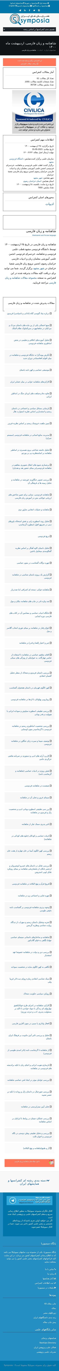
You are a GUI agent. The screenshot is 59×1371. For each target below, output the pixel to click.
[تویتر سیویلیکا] (34, 10)
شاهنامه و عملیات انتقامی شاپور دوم (33, 509)
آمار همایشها (48, 1278)
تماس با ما (49, 1269)
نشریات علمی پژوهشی (46, 1352)
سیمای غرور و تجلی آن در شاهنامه (34, 797)
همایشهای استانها (16, 3)
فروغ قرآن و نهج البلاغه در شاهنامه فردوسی (30, 884)
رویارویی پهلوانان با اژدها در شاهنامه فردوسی (30, 699)
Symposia (8, 1365)
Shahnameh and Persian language (44, 235)
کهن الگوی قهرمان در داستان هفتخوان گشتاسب (29, 688)
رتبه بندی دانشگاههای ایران (45, 1317)
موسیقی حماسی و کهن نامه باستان (34, 370)
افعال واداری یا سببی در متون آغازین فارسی (30, 1023)
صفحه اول (43, 3)
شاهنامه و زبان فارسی (29, 50)
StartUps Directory (47, 1343)
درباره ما (51, 1274)
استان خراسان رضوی (32, 181)
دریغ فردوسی (43, 536)
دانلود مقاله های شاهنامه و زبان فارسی (27, 1161)
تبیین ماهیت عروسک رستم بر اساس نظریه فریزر (28, 423)
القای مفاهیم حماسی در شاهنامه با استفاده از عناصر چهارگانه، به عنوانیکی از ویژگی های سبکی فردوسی (31, 658)
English (12, 6)
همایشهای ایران (50, 50)
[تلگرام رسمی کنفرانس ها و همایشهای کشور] (20, 10)
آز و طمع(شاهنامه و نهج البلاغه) (36, 1148)
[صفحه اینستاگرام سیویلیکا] (39, 10)
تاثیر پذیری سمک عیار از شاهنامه (35, 824)
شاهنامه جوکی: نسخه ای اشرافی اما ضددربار (30, 589)
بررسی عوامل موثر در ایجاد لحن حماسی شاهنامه (28, 1080)
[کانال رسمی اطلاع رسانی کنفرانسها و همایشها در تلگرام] (30, 1200)
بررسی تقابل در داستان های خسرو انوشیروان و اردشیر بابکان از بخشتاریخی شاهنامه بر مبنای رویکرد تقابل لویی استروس (29, 869)
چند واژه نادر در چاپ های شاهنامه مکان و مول (29, 601)
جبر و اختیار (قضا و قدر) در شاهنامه (34, 643)
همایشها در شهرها (31, 3)
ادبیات (41, 50)
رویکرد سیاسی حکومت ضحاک (36, 994)
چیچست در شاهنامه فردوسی (37, 786)
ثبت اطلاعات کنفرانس (44, 1283)
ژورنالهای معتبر (49, 1313)
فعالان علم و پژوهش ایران (45, 1347)
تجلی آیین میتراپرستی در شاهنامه (35, 1106)
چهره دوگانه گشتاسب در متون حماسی (33, 563)
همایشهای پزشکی (48, 1338)
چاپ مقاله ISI (50, 1304)
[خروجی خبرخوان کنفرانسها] (25, 10)
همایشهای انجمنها (23, 6)
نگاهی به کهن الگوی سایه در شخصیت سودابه (30, 967)
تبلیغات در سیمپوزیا (46, 1288)
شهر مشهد (37, 178)
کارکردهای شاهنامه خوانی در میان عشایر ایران (29, 382)
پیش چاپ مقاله (49, 1322)
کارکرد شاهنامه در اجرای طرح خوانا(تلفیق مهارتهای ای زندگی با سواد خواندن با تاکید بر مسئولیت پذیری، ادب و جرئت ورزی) (33, 1008)
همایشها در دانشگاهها (40, 6)
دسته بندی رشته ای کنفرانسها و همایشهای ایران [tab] (27, 1182)
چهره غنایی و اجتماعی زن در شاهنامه (33, 895)
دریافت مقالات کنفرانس (28, 63)
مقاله (54, 1308)
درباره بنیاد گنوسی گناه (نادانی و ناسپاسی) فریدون (28, 313)
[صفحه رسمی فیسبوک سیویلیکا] (29, 10)
